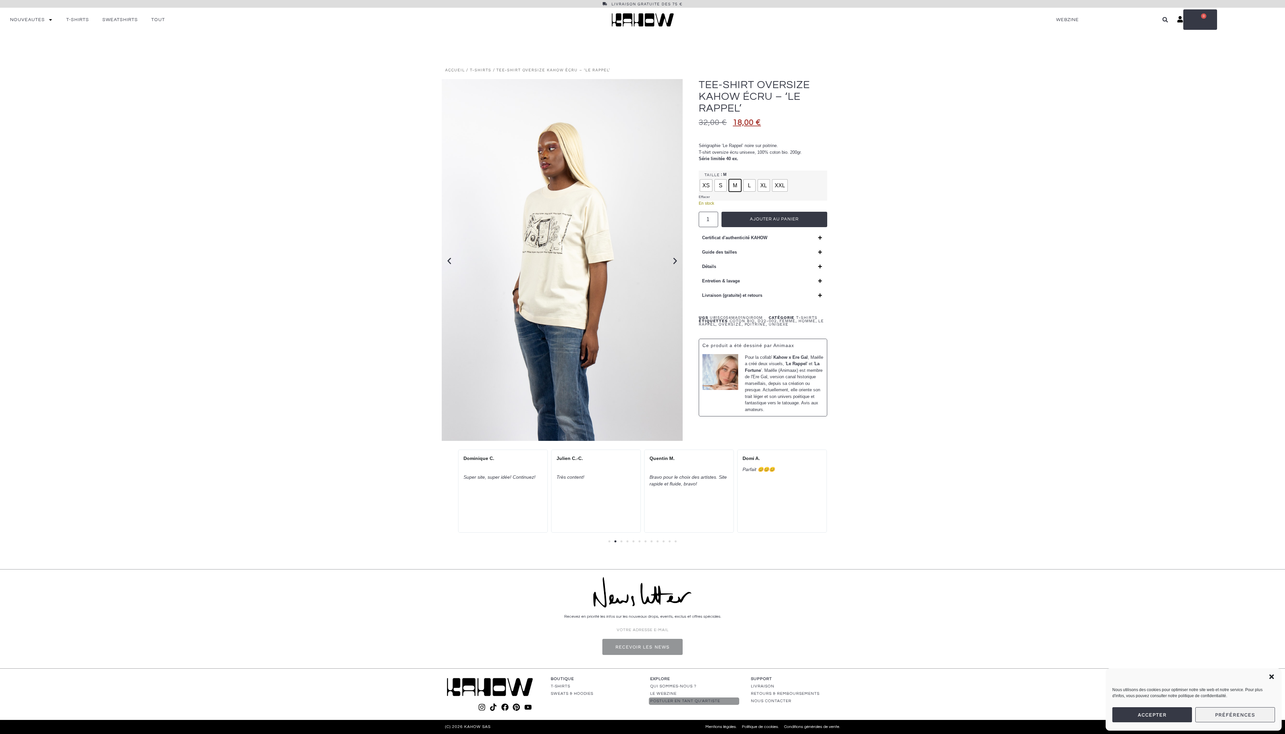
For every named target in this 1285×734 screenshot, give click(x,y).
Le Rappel (796, 363)
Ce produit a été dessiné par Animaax (748, 345)
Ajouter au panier (774, 219)
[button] (1271, 676)
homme (807, 321)
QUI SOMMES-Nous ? (673, 686)
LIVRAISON (762, 686)
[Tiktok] (493, 707)
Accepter (1152, 715)
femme (787, 321)
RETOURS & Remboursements (785, 693)
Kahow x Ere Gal (790, 357)
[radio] (706, 185)
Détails (709, 266)
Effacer (704, 197)
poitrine (755, 324)
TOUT (158, 19)
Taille (712, 175)
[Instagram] (482, 707)
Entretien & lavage (721, 280)
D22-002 (767, 321)
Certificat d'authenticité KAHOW (734, 237)
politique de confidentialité (1202, 695)
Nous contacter (771, 701)
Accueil (454, 70)
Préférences (1235, 715)
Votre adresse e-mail (643, 630)
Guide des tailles (719, 252)
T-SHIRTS (560, 686)
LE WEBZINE (663, 693)
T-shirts (77, 19)
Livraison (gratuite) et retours (732, 295)
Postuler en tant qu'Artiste (685, 701)
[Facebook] (505, 707)
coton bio (742, 321)
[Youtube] (527, 707)
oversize (729, 324)
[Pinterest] (516, 707)
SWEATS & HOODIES (572, 693)
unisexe (778, 324)
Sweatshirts (120, 19)
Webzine (1067, 19)
